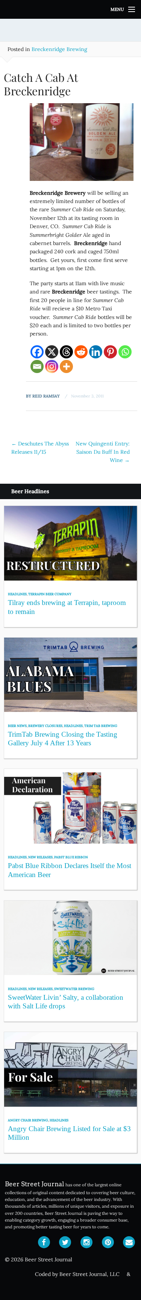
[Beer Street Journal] (70, 9)
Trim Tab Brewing (100, 726)
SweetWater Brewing (74, 989)
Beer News (17, 726)
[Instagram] (51, 366)
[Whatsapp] (125, 351)
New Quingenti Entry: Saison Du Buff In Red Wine (103, 452)
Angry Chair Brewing (28, 1120)
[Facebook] (37, 351)
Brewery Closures (45, 726)
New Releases (40, 857)
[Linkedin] (95, 351)
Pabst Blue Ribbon (71, 857)
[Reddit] (81, 351)
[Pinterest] (110, 351)
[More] (66, 366)
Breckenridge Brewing (59, 49)
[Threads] (66, 351)
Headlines (17, 594)
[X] (51, 351)
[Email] (37, 366)
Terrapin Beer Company (49, 594)
